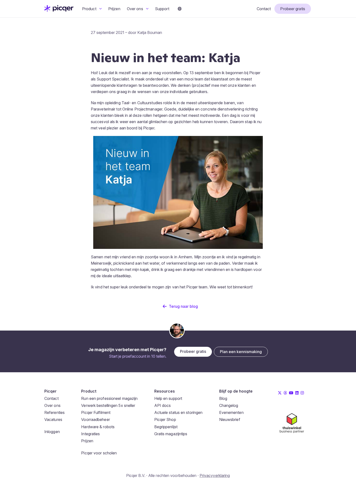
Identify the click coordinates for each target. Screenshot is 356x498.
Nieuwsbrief (229, 419)
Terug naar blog (183, 306)
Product (89, 8)
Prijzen (114, 8)
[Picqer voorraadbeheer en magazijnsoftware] (58, 10)
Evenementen (231, 412)
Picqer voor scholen (99, 453)
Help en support (168, 398)
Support (162, 8)
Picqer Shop (165, 419)
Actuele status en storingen (178, 412)
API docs (162, 405)
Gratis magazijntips (170, 433)
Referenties (54, 412)
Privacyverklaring (215, 475)
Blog (223, 398)
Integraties (90, 433)
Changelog (228, 405)
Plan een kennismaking (241, 351)
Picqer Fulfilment (95, 412)
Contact (264, 8)
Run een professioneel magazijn (109, 398)
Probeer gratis (292, 8)
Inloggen (52, 431)
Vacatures (53, 419)
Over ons (135, 8)
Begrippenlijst (166, 426)
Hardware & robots (98, 426)
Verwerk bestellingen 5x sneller (108, 405)
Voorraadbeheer (95, 419)
